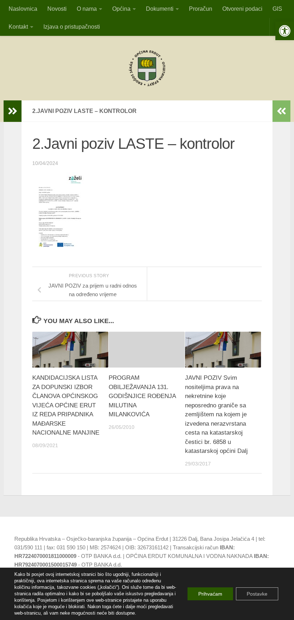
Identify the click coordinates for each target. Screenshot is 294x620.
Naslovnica (23, 9)
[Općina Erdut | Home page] (147, 68)
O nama (87, 9)
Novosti (57, 9)
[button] (284, 31)
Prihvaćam (210, 594)
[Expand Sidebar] (13, 111)
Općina (121, 9)
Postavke (257, 594)
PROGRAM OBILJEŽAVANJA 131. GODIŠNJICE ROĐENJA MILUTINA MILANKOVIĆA (142, 396)
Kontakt (18, 27)
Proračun (200, 9)
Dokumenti (160, 9)
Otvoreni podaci (242, 9)
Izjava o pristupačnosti (71, 27)
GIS (277, 9)
